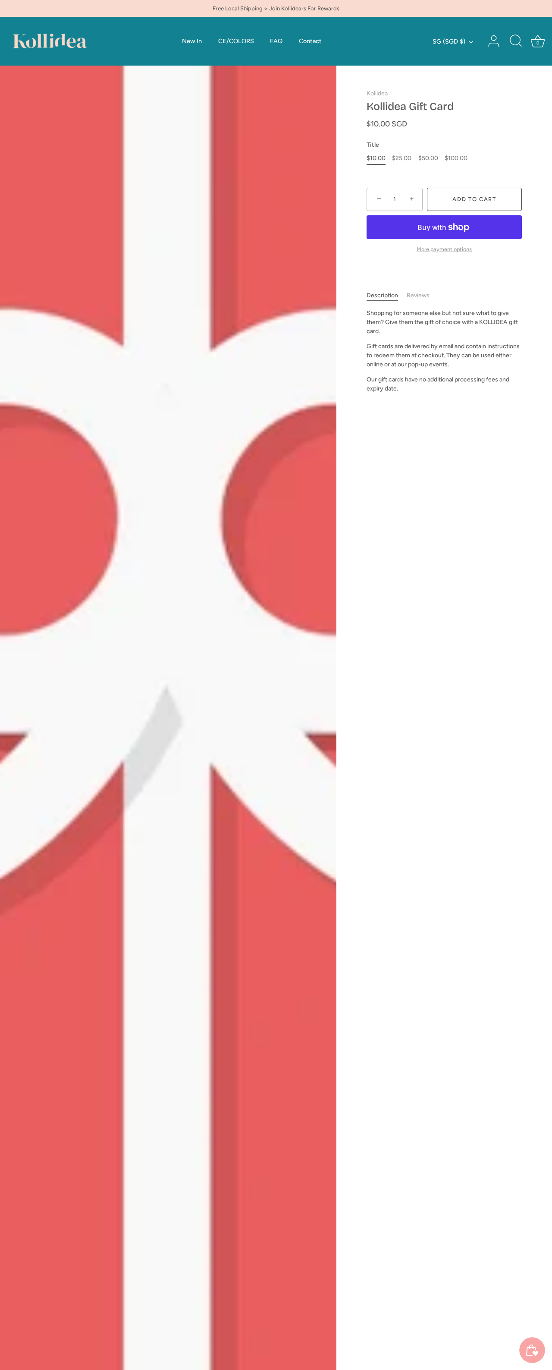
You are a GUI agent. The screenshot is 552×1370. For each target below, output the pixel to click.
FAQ (276, 41)
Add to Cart (474, 199)
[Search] (515, 41)
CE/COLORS (236, 41)
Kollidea (377, 93)
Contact (310, 41)
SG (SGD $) (449, 41)
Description (382, 295)
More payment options (444, 249)
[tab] (387, 295)
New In (192, 41)
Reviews (418, 295)
